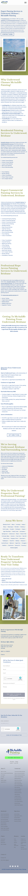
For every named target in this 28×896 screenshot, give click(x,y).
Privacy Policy (18, 869)
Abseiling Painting (6, 225)
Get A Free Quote (5, 860)
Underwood (12, 533)
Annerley (18, 524)
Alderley (17, 540)
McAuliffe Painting (5, 18)
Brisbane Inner (23, 845)
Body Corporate (3, 844)
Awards (2, 778)
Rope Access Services (7, 227)
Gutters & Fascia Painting (8, 223)
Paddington (5, 540)
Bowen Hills (23, 533)
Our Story (2, 776)
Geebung (22, 526)
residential (3, 20)
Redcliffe (22, 847)
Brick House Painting (7, 165)
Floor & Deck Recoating (7, 167)
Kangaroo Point (14, 538)
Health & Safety (3, 780)
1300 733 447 (8, 578)
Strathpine (17, 529)
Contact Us (3, 857)
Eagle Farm (17, 543)
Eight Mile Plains (7, 531)
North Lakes (6, 529)
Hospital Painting (6, 246)
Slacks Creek (15, 531)
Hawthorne (10, 545)
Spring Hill (17, 545)
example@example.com (5, 723)
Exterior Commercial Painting (8, 222)
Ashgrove (23, 540)
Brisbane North (6, 524)
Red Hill (24, 536)
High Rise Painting (6, 228)
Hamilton (4, 545)
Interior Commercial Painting (8, 220)
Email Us (3, 580)
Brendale (17, 526)
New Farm (18, 536)
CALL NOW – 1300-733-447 (14, 757)
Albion (13, 524)
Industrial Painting (6, 241)
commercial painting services (13, 20)
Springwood (4, 533)
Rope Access (3, 842)
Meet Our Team (3, 771)
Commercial (3, 839)
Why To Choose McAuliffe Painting (7, 773)
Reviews (15, 842)
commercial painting (5, 203)
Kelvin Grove (6, 538)
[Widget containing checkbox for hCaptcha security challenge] (13, 678)
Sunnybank (22, 531)
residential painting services (7, 144)
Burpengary (10, 526)
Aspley (23, 524)
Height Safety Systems (7, 300)
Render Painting (5, 173)
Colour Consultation (7, 175)
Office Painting (5, 245)
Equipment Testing (6, 305)
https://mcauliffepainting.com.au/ (17, 582)
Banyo (4, 526)
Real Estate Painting (6, 250)
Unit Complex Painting (7, 178)
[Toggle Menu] (25, 2)
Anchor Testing (5, 298)
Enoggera (24, 543)
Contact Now (7, 34)
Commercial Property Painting (9, 218)
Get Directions (14, 435)
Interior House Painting (7, 160)
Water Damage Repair (7, 230)
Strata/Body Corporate (7, 255)
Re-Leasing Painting (6, 248)
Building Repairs (5, 301)
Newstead (22, 538)
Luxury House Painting (7, 164)
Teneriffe (12, 540)
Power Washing (5, 172)
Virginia (23, 529)
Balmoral (12, 543)
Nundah (12, 529)
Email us (3, 654)
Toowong (23, 545)
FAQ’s (15, 839)
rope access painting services (10, 295)
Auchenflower (4, 543)
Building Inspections (6, 303)
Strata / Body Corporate (7, 177)
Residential (3, 840)
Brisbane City (23, 839)
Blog (15, 847)
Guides (15, 840)
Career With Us (3, 782)
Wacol (17, 533)
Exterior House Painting (7, 162)
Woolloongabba (14, 547)
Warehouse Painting (6, 243)
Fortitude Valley (5, 536)
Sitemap (24, 869)
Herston (13, 536)
